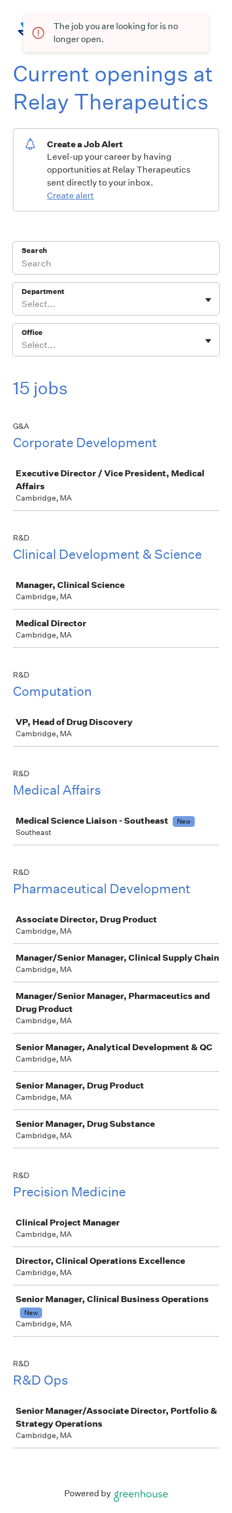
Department (43, 291)
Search (34, 250)
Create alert (70, 195)
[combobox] (22, 304)
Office (32, 332)
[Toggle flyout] (208, 299)
